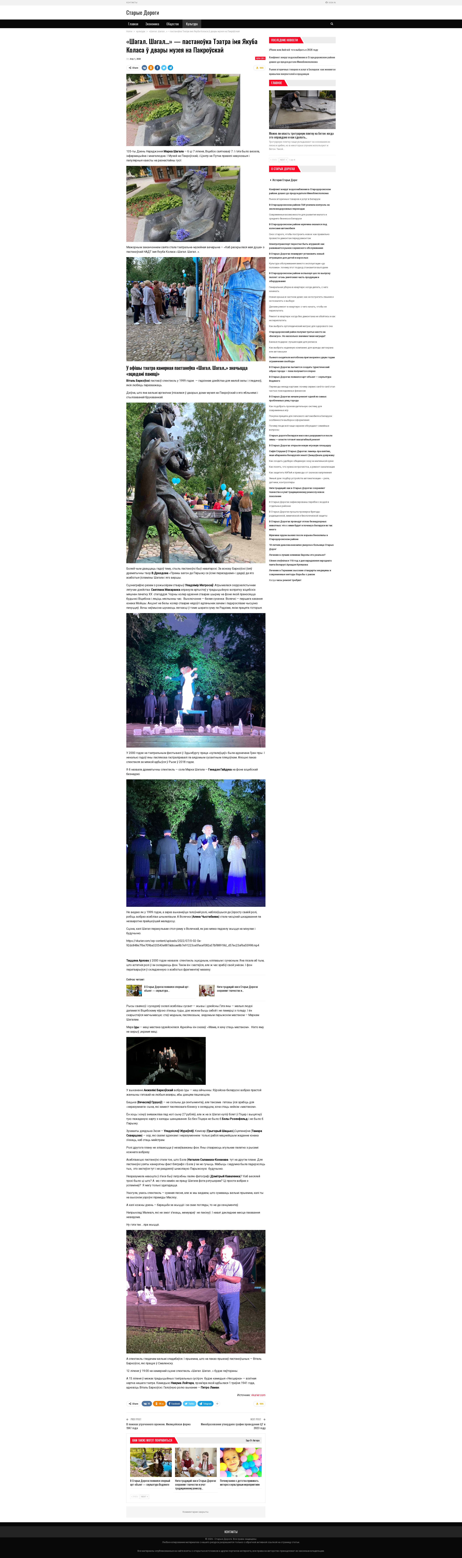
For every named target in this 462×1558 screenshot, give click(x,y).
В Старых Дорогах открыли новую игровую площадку (300, 445)
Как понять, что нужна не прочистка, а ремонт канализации (302, 466)
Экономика (152, 23)
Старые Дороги (142, 12)
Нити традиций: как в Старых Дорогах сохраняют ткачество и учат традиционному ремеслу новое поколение (297, 492)
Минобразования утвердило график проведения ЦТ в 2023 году (233, 1426)
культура (260, 58)
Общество (172, 23)
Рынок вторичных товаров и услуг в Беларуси (294, 199)
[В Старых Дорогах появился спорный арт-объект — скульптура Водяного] (134, 990)
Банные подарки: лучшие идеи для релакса (293, 341)
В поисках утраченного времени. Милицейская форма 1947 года (158, 1426)
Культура (192, 23)
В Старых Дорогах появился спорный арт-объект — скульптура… (166, 988)
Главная (133, 23)
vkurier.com (258, 1395)
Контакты (131, 2)
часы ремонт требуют (288, 580)
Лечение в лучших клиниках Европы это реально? (297, 555)
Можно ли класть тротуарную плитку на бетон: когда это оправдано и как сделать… (301, 135)
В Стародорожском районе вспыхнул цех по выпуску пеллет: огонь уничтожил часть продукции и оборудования (299, 277)
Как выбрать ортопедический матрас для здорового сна (301, 326)
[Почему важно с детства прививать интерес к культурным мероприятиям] (241, 1462)
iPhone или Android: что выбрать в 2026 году (293, 49)
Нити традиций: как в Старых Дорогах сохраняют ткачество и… (237, 988)
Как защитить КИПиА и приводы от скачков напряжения (300, 472)
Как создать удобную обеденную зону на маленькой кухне (301, 461)
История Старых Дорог (285, 180)
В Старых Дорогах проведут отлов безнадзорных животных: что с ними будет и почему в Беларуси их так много (300, 525)
